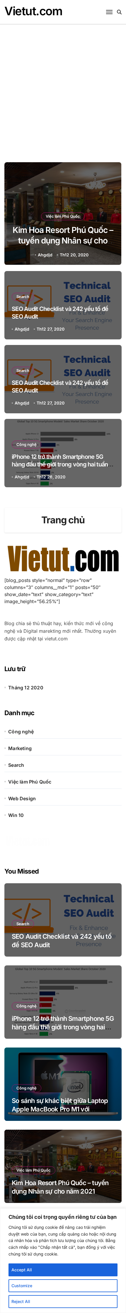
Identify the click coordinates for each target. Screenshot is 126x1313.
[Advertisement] (63, 90)
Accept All (21, 1269)
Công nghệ (26, 444)
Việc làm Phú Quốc (63, 216)
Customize (21, 1285)
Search (22, 296)
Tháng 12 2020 (25, 688)
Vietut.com (33, 11)
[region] (63, 1260)
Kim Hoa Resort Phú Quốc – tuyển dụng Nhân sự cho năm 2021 (63, 240)
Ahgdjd (45, 254)
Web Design (22, 798)
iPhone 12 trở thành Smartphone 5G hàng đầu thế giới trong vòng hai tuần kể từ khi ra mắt (60, 464)
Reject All (20, 1301)
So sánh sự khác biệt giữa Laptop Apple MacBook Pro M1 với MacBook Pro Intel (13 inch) (60, 1109)
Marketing (20, 748)
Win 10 (16, 815)
